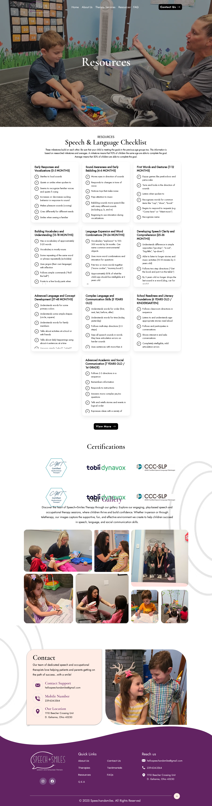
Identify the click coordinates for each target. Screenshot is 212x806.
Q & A (81, 782)
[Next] (177, 796)
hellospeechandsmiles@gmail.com (62, 687)
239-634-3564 (52, 700)
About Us (83, 761)
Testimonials (114, 768)
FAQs (110, 775)
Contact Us (114, 761)
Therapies (84, 768)
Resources (84, 775)
